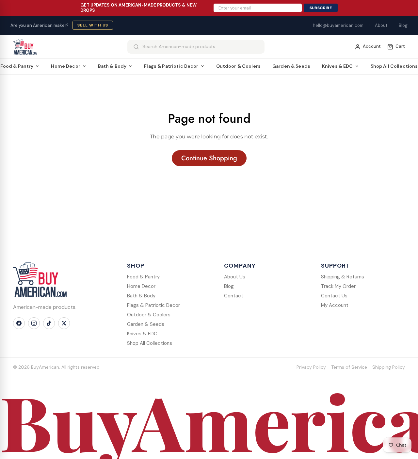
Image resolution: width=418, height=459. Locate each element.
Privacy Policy (311, 367)
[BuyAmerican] (40, 279)
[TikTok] (49, 323)
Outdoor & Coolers (238, 66)
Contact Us (334, 295)
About (381, 25)
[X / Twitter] (64, 323)
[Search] (136, 47)
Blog (403, 25)
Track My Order (338, 286)
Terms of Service (349, 367)
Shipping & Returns (342, 277)
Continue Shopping (209, 158)
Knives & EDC (337, 66)
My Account (334, 305)
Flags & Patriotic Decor (171, 66)
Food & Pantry (143, 277)
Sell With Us (92, 25)
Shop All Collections (149, 343)
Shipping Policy (388, 367)
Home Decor (65, 66)
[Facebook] (19, 323)
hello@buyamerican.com (338, 25)
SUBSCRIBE (321, 7)
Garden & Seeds (291, 66)
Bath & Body (112, 66)
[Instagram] (34, 323)
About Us (234, 277)
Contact (233, 295)
